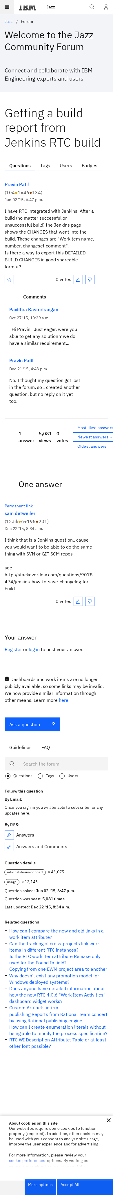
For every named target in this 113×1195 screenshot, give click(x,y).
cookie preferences (27, 1160)
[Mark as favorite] (9, 279)
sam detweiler (20, 513)
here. (64, 700)
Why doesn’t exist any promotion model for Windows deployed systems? (54, 979)
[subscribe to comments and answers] (9, 846)
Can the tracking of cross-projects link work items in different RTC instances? (54, 947)
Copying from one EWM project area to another (58, 969)
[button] (109, 1120)
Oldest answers (91, 446)
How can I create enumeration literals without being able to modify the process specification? (58, 1030)
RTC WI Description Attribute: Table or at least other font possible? (57, 1043)
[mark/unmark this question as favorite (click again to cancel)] (9, 279)
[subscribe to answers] (9, 834)
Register (13, 649)
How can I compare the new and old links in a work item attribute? (56, 934)
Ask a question (24, 724)
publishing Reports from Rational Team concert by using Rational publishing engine (58, 1017)
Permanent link (19, 506)
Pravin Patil (17, 184)
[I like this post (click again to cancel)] (78, 279)
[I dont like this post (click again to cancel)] (89, 279)
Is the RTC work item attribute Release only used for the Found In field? (55, 959)
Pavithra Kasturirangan (33, 309)
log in (34, 649)
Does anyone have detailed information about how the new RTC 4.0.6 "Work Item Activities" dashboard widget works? (57, 994)
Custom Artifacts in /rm (33, 1007)
